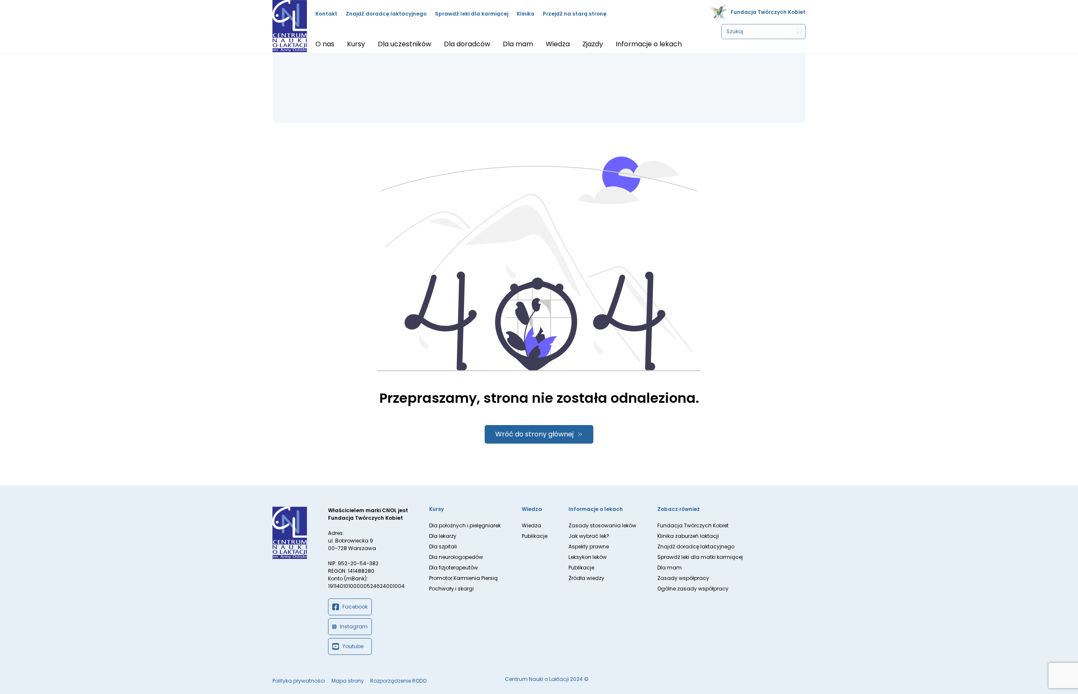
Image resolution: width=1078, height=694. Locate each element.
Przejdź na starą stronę (574, 13)
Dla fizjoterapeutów (453, 567)
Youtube (352, 646)
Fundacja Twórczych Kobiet (768, 12)
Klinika (525, 13)
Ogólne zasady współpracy (692, 588)
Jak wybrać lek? (588, 536)
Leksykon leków (587, 557)
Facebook (355, 606)
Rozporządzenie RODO (398, 680)
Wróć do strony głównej (534, 434)
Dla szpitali (443, 546)
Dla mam (669, 567)
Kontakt (326, 13)
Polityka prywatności (298, 680)
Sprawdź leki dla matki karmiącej (700, 557)
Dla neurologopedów (456, 557)
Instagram (354, 626)
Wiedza (531, 525)
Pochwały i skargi (451, 588)
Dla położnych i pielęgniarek (465, 525)
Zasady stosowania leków (602, 525)
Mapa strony (347, 680)
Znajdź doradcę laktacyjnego (386, 13)
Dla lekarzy (442, 536)
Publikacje (534, 536)
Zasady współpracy (683, 578)
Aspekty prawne (588, 546)
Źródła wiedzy (586, 578)
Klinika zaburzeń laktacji (688, 536)
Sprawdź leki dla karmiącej (471, 13)
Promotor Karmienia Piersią (463, 578)
